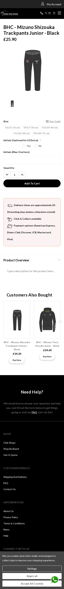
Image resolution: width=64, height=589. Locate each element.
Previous (4, 321)
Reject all (32, 576)
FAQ (34, 412)
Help (5, 535)
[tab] (32, 260)
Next (60, 321)
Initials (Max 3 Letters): (16, 152)
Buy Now (17, 360)
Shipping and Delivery (15, 476)
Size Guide (55, 121)
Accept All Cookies (32, 583)
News (6, 529)
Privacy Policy (10, 517)
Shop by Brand (11, 448)
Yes (29, 145)
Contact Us (9, 489)
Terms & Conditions (14, 523)
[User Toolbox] (42, 3)
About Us (8, 511)
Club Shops (9, 442)
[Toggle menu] (59, 12)
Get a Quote (10, 454)
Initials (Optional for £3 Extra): (22, 140)
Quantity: (9, 167)
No (40, 145)
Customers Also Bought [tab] (29, 294)
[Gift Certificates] (49, 13)
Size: (6, 121)
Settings (32, 568)
